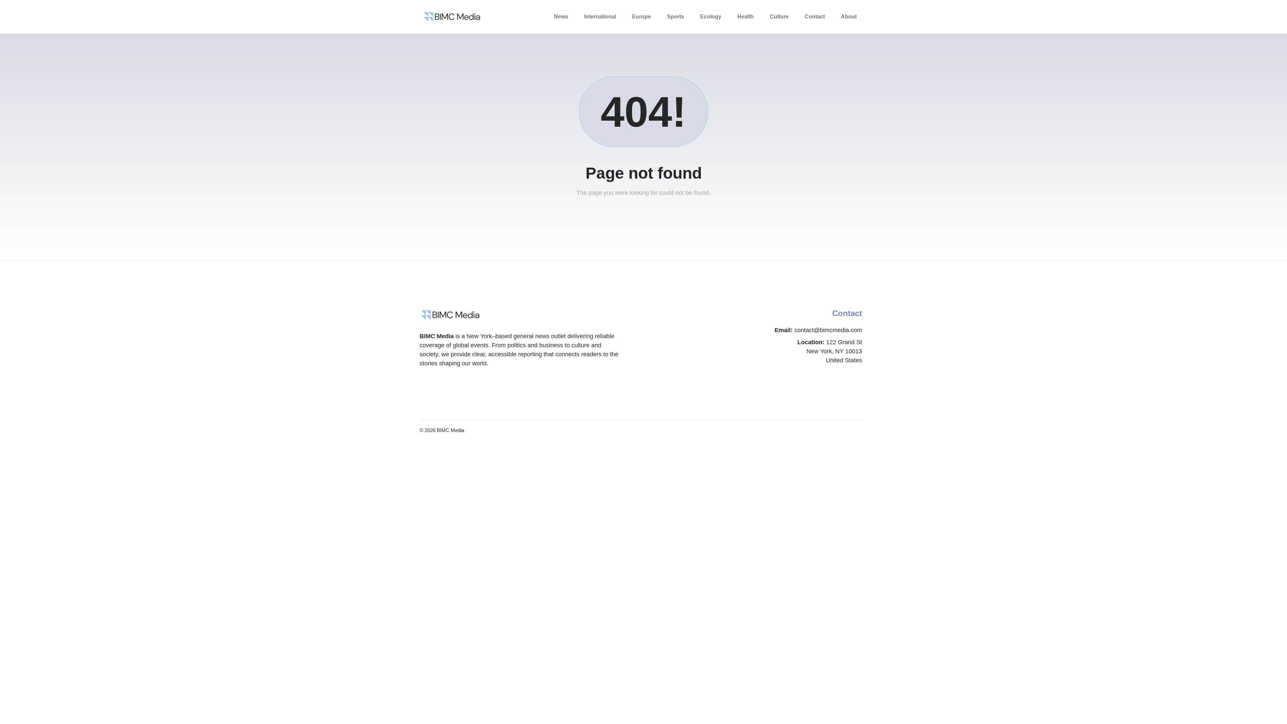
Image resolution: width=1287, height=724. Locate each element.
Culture (779, 16)
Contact (815, 16)
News (561, 16)
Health (745, 16)
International (600, 16)
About (849, 16)
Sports (675, 16)
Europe (641, 16)
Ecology (710, 16)
